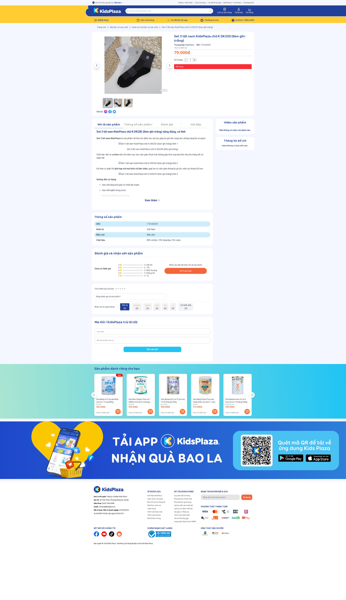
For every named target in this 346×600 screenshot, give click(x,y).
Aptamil (165, 404)
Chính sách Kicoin (154, 515)
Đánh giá (167, 124)
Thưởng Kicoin (248, 3)
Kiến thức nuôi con (154, 505)
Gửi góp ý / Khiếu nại (181, 512)
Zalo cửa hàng (200, 3)
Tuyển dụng (151, 509)
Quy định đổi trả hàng (182, 496)
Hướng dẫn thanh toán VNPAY (185, 522)
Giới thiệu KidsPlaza (154, 496)
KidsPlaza (190, 45)
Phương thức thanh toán (183, 499)
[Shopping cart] (249, 10)
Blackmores (230, 404)
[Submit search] (210, 11)
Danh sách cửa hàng (155, 499)
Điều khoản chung (154, 518)
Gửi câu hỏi (152, 349)
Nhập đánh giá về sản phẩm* (108, 296)
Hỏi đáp (196, 124)
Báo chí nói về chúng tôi (156, 502)
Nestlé (132, 404)
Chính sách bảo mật (154, 512)
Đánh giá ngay (186, 271)
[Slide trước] (94, 395)
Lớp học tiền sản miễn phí (183, 505)
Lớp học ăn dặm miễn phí (183, 509)
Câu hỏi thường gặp (181, 518)
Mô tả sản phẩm (109, 124)
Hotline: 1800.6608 (185, 3)
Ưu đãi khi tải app (214, 3)
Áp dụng (246, 497)
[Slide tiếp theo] (252, 395)
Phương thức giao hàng (182, 502)
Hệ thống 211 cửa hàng (232, 3)
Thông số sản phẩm (138, 124)
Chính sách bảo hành (182, 515)
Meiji (99, 404)
